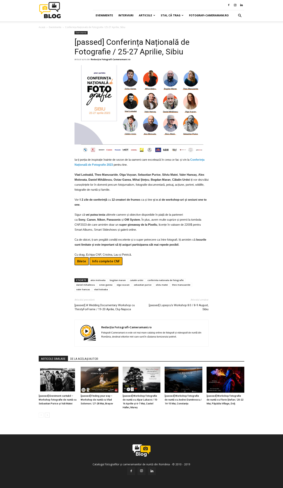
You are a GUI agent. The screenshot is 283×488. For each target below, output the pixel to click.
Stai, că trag (170, 15)
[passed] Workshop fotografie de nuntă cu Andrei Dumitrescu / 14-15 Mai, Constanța (183, 399)
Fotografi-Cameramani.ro (209, 15)
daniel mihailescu (85, 284)
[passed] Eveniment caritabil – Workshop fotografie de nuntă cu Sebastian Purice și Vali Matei (57, 399)
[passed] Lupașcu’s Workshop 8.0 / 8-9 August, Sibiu (178, 307)
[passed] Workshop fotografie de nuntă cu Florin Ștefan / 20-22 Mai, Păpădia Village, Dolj (225, 399)
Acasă (42, 27)
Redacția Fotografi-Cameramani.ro (110, 59)
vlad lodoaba (101, 289)
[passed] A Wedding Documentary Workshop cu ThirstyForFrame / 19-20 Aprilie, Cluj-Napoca (105, 307)
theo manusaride (181, 284)
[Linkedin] (241, 5)
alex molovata (97, 280)
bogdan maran (118, 280)
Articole (145, 15)
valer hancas (83, 289)
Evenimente (104, 15)
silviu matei (162, 284)
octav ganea (105, 284)
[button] (239, 15)
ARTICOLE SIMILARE (53, 358)
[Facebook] (229, 5)
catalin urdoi (136, 280)
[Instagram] (235, 5)
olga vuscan (123, 284)
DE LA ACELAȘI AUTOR (84, 358)
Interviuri (125, 15)
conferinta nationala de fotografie (165, 280)
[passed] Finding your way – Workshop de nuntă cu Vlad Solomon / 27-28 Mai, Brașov (97, 399)
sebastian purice (143, 284)
